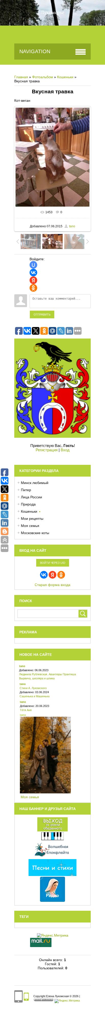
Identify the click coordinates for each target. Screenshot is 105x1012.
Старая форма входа (52, 585)
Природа (28, 504)
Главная (21, 77)
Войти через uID (52, 562)
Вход (65, 450)
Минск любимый (34, 483)
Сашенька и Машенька (34, 696)
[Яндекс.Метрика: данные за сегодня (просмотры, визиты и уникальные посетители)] (67, 1001)
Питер (26, 490)
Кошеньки (65, 77)
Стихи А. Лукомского (33, 688)
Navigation (34, 51)
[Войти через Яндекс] (33, 280)
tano (72, 226)
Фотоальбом (42, 77)
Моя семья (30, 526)
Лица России (31, 497)
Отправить (42, 314)
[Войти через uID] (33, 265)
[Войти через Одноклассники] (33, 288)
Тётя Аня (26, 710)
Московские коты (35, 533)
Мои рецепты (32, 518)
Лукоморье (52, 12)
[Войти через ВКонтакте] (33, 272)
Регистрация (47, 450)
